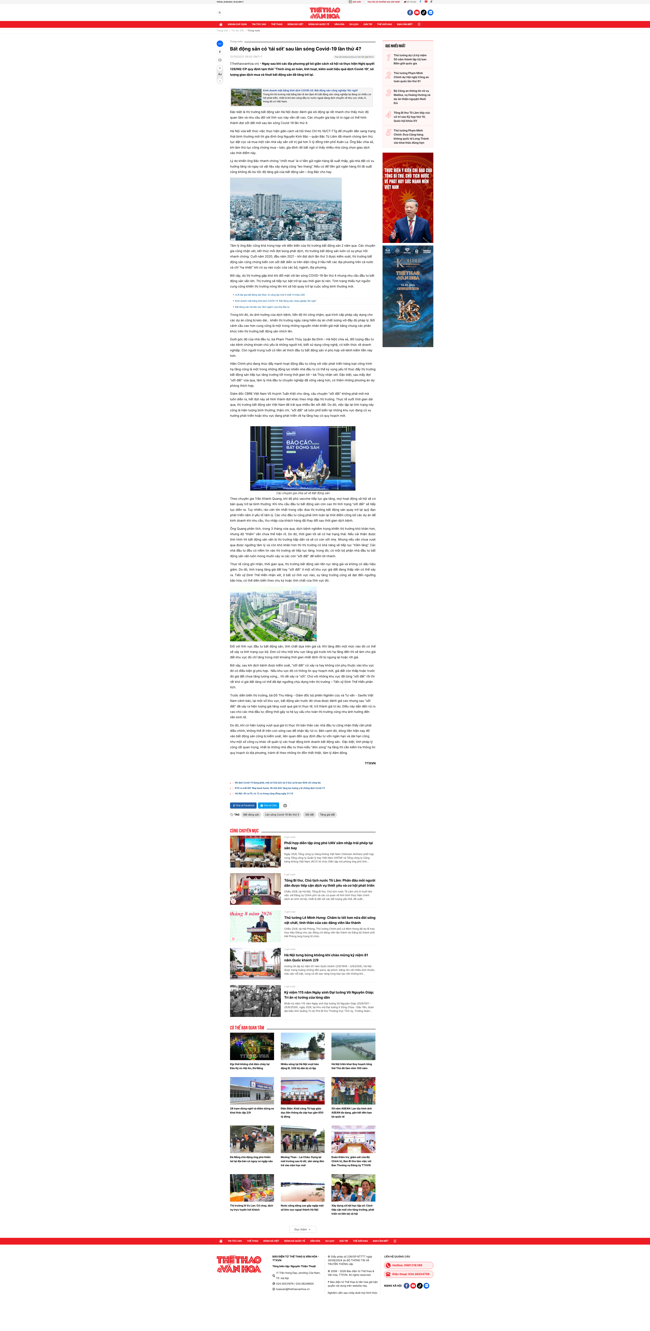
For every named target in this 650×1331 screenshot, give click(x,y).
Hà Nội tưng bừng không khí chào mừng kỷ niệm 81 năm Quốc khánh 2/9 (326, 957)
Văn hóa (339, 24)
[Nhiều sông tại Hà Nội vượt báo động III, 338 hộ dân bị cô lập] (303, 1046)
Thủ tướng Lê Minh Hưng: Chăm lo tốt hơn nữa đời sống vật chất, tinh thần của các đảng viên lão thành (329, 920)
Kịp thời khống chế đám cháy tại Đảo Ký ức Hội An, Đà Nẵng (249, 1066)
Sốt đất (309, 814)
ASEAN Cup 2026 (237, 24)
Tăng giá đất (327, 814)
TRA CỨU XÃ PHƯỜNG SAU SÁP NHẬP (383, 2)
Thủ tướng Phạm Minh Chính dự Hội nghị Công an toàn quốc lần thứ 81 (411, 77)
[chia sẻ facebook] (220, 52)
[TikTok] (432, 2)
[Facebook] (420, 2)
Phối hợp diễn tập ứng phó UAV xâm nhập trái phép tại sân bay (328, 845)
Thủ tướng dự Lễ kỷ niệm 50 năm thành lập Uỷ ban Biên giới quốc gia (410, 59)
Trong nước (253, 30)
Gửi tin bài (411, 2)
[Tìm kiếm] (220, 13)
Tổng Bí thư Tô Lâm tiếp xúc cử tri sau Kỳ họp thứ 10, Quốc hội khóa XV (412, 116)
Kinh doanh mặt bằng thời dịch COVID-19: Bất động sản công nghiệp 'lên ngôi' (310, 90)
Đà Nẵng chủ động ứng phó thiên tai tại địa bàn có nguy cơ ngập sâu (251, 1159)
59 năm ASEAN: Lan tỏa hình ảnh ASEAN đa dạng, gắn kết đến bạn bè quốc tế (351, 1112)
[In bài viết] (220, 60)
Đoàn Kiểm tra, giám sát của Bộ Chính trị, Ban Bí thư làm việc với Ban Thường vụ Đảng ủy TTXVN (351, 1161)
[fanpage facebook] (410, 12)
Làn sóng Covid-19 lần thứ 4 (282, 814)
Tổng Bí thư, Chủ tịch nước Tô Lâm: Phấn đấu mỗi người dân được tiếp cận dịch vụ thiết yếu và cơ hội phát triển (329, 883)
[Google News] (354, 58)
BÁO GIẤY (357, 2)
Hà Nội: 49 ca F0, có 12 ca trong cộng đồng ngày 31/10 (264, 793)
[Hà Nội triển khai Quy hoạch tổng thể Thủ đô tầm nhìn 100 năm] (353, 1046)
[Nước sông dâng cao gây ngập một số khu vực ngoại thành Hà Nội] (303, 1188)
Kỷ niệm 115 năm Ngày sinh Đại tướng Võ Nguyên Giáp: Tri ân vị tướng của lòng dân (329, 994)
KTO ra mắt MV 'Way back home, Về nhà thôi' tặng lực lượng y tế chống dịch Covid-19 (280, 788)
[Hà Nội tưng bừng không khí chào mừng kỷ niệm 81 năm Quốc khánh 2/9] (255, 964)
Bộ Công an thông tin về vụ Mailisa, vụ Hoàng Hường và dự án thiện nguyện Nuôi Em (412, 97)
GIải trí (367, 24)
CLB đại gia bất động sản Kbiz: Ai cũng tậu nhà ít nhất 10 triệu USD (270, 295)
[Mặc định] (220, 74)
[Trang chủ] (221, 24)
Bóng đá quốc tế (318, 24)
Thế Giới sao (384, 24)
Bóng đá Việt (295, 24)
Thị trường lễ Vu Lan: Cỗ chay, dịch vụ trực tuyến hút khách (251, 1207)
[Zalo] (430, 12)
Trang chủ (222, 30)
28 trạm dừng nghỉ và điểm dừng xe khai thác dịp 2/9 (252, 1110)
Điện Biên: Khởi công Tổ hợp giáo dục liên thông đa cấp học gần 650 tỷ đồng (302, 1112)
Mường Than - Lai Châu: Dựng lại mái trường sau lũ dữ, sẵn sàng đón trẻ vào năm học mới (302, 1161)
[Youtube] (426, 2)
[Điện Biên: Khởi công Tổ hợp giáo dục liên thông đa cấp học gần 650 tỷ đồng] (303, 1091)
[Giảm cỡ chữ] (219, 81)
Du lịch (354, 24)
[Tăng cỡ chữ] (219, 68)
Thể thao (277, 24)
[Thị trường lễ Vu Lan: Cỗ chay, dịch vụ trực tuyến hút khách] (252, 1188)
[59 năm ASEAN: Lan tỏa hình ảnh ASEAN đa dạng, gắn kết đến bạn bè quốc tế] (353, 1091)
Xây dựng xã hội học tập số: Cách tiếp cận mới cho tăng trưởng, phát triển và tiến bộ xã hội (352, 1209)
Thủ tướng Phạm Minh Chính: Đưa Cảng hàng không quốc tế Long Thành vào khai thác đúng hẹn (411, 136)
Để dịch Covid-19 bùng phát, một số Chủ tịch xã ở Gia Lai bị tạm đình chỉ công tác (278, 782)
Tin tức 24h (259, 24)
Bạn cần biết (405, 24)
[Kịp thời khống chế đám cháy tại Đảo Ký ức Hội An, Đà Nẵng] (252, 1046)
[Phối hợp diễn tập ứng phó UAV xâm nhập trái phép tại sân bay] (255, 852)
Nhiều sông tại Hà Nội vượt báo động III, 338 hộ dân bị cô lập (300, 1066)
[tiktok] (424, 12)
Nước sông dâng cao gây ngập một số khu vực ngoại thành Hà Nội (302, 1207)
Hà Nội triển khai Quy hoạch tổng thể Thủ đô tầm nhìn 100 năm (351, 1066)
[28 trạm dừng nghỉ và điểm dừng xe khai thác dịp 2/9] (252, 1091)
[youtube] (417, 12)
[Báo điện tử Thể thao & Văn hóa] (325, 13)
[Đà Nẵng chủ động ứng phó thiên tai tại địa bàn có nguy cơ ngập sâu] (252, 1139)
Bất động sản (251, 814)
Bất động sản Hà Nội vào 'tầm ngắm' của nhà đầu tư (262, 307)
